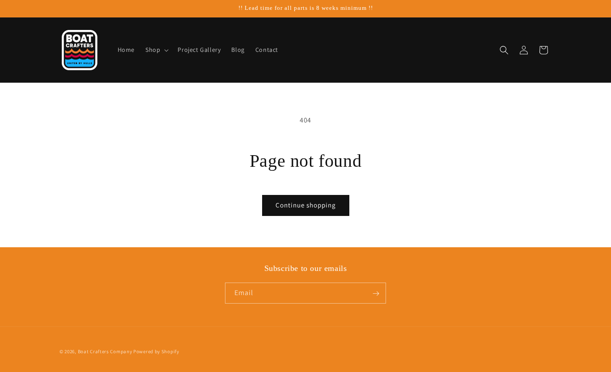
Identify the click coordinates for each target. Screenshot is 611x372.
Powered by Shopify (156, 351)
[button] (156, 49)
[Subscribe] (376, 293)
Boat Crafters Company (105, 351)
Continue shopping (306, 205)
